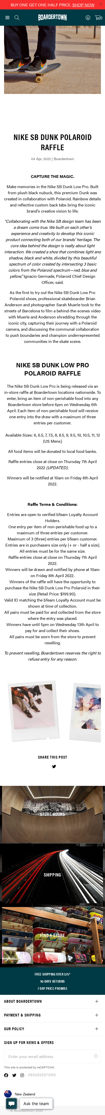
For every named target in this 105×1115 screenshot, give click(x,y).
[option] (52, 712)
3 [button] (57, 738)
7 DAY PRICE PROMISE (53, 988)
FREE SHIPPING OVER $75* (52, 974)
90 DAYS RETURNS (52, 981)
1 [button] (48, 738)
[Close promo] (101, 4)
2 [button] (52, 738)
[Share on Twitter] (54, 766)
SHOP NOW (83, 5)
